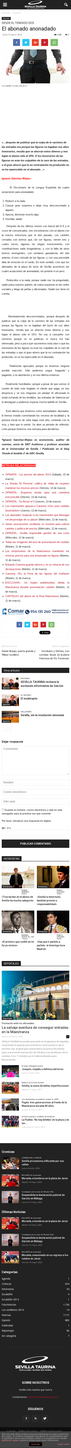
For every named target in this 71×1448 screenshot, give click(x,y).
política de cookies (10, 1440)
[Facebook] (26, 1418)
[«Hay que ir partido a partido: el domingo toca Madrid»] (53, 922)
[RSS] (35, 1418)
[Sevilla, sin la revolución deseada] (10, 717)
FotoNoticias (9, 1304)
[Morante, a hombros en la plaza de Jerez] (10, 1180)
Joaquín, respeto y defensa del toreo (42, 1069)
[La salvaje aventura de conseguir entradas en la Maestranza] (35, 995)
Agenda (6, 1278)
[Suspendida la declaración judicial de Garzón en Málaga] (10, 1197)
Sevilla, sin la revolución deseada (42, 715)
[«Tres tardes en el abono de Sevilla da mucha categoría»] (18, 877)
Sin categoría (9, 1335)
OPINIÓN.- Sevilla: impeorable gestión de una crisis (37, 533)
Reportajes (7, 1018)
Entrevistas (7, 886)
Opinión (6, 18)
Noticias (6, 1315)
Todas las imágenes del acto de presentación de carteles (37, 542)
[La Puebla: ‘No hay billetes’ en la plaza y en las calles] (10, 1122)
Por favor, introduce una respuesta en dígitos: (27, 820)
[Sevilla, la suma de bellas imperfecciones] (10, 1088)
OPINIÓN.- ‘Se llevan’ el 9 (19, 501)
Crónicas (6, 1283)
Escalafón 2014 (10, 1299)
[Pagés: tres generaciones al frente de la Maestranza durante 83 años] (10, 1104)
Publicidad (7, 1325)
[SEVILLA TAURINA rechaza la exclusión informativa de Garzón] (10, 684)
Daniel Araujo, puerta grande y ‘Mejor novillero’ (18, 653)
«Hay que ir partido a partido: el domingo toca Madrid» (51, 945)
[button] (66, 4)
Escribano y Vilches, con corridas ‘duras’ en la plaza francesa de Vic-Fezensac (54, 655)
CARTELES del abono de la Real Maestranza (32, 596)
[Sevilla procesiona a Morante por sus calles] (10, 1163)
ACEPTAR (35, 1444)
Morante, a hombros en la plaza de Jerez (45, 1178)
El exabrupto (29, 698)
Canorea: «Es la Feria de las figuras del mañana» (37, 573)
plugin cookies (63, 1444)
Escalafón (7, 1294)
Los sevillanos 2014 (13, 1309)
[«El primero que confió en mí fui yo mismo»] (18, 922)
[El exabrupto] (10, 700)
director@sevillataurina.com (43, 1397)
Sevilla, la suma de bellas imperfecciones (45, 1085)
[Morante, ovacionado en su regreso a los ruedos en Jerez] (10, 1257)
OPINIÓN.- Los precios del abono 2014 (28, 474)
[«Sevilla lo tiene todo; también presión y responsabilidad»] (53, 877)
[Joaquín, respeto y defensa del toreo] (10, 1071)
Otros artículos (12, 670)
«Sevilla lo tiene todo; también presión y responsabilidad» (49, 900)
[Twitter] (44, 1418)
